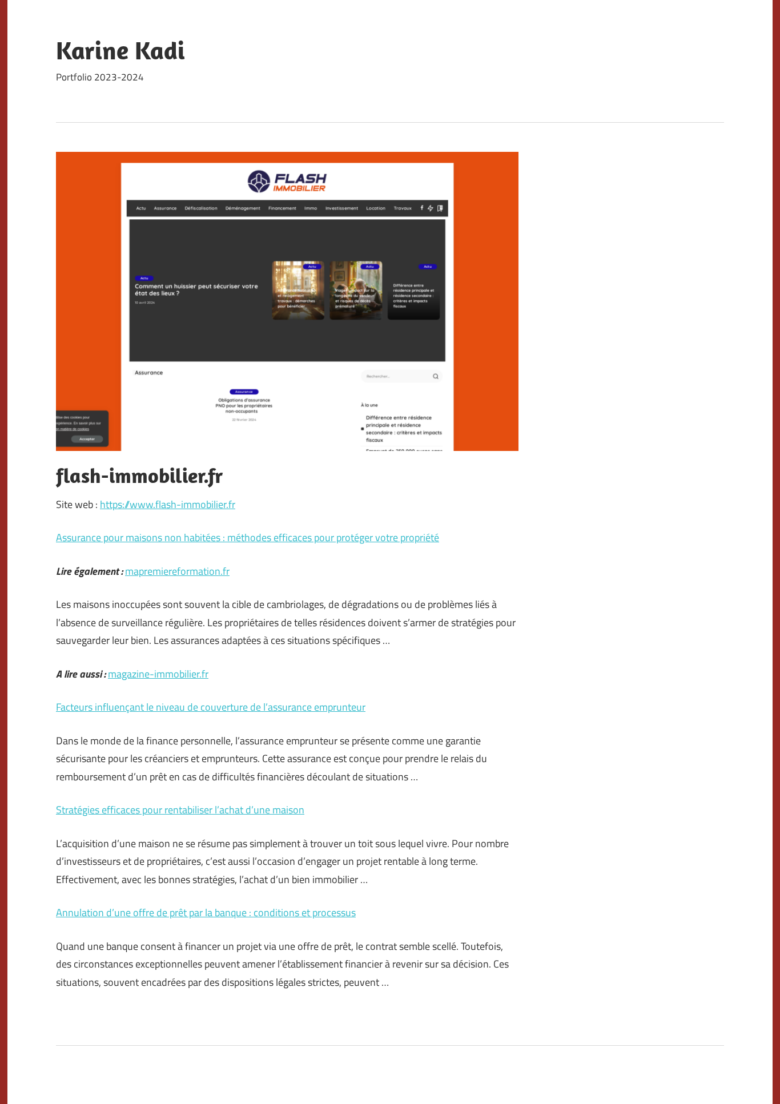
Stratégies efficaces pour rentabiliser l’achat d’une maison (180, 809)
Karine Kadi (120, 50)
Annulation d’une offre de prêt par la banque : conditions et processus (206, 912)
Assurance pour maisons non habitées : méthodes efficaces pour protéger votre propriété (247, 537)
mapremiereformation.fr (177, 571)
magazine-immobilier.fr (158, 674)
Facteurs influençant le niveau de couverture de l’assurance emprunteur (210, 707)
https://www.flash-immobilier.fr (167, 504)
